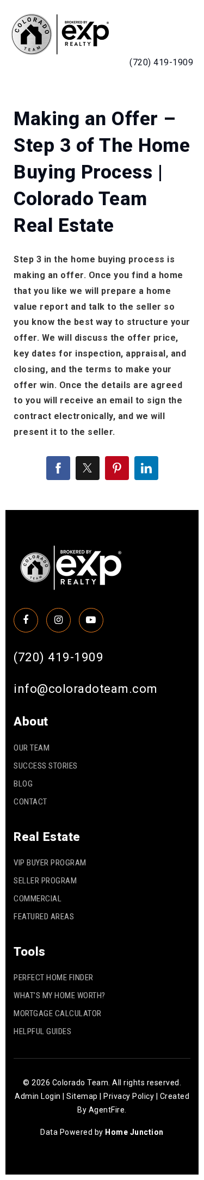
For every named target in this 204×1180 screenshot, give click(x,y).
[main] (102, 294)
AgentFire (107, 1109)
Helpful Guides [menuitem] (42, 1031)
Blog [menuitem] (23, 784)
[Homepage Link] (60, 33)
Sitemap (82, 1096)
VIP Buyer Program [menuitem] (50, 863)
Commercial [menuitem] (37, 899)
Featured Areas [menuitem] (44, 916)
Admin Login (38, 1096)
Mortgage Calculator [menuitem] (58, 1013)
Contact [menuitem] (30, 802)
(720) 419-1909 (161, 62)
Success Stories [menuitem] (46, 766)
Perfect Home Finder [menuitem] (54, 977)
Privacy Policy (128, 1096)
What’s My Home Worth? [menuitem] (60, 995)
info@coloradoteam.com (86, 688)
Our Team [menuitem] (32, 748)
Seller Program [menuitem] (45, 881)
